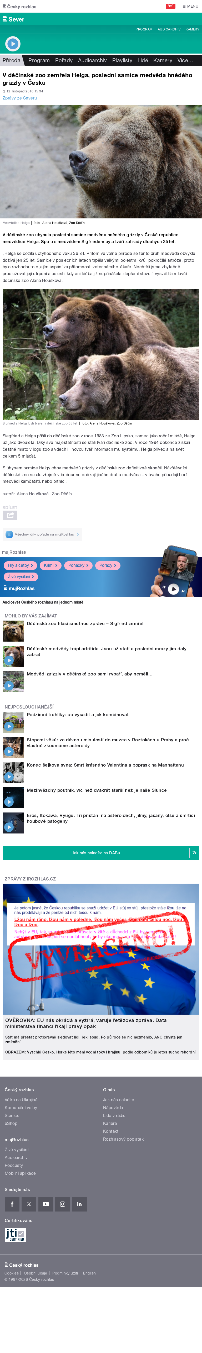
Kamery (192, 29)
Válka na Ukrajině (21, 1099)
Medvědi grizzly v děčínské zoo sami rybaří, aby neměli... (90, 673)
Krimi (48, 565)
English (89, 1273)
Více (185, 60)
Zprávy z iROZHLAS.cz (30, 879)
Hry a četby (18, 565)
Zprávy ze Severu (20, 98)
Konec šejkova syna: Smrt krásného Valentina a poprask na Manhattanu (105, 765)
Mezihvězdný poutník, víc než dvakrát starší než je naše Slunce (97, 790)
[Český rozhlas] (19, 6)
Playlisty (122, 60)
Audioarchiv (169, 29)
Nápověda (113, 1107)
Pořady (64, 60)
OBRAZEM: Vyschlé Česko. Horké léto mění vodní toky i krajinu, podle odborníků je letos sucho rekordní (100, 1052)
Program (144, 29)
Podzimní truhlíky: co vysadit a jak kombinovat (78, 714)
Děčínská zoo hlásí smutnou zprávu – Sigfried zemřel (85, 623)
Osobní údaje (35, 1273)
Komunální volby (21, 1107)
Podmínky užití (65, 1273)
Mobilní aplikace (20, 1173)
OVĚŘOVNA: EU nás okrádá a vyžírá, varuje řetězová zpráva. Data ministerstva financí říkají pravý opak (86, 1023)
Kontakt (110, 1131)
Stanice (12, 1115)
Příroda (12, 60)
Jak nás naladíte (118, 1099)
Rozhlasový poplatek (123, 1139)
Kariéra (110, 1123)
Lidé (143, 60)
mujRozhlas (14, 552)
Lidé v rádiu (114, 1115)
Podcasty (14, 1165)
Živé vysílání (19, 576)
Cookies (11, 1273)
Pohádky (76, 565)
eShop (11, 1123)
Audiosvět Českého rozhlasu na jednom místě (43, 602)
